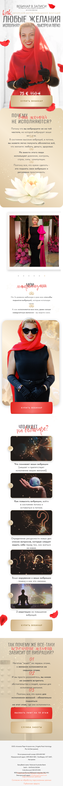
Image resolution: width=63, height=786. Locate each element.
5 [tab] (39, 276)
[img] (31, 101)
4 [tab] (34, 276)
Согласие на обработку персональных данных (31, 780)
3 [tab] (29, 276)
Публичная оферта (32, 783)
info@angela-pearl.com (39, 775)
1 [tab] (18, 276)
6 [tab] (44, 276)
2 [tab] (23, 276)
